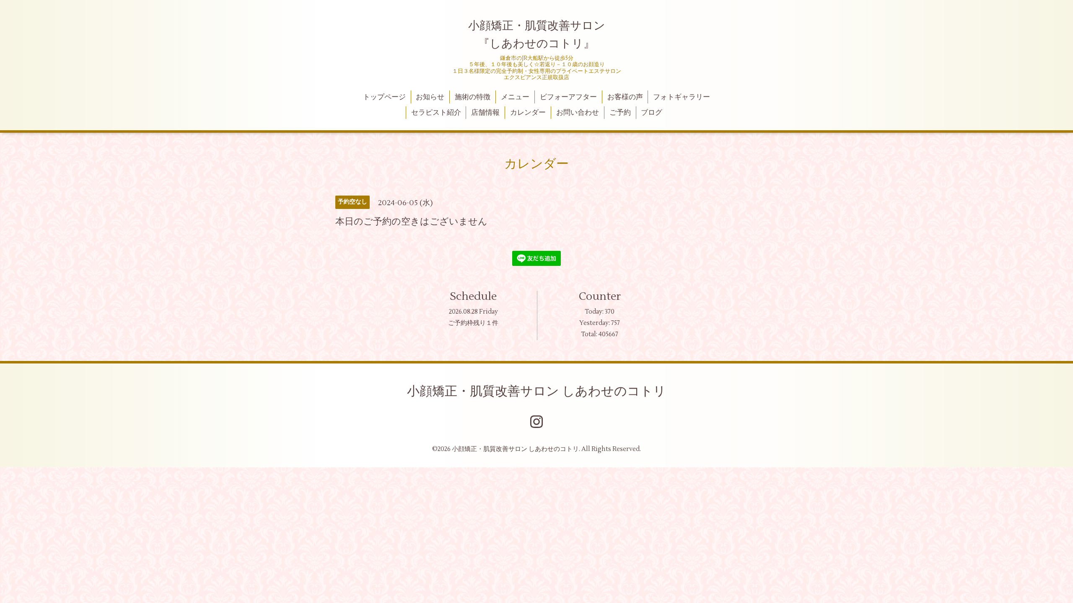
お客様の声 (625, 97)
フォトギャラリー (681, 97)
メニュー (515, 97)
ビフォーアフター (568, 97)
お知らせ (430, 97)
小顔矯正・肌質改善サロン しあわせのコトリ (536, 391)
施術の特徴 (472, 97)
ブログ (651, 112)
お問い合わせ (577, 112)
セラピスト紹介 (436, 112)
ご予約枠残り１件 (473, 323)
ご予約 (620, 112)
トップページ (384, 97)
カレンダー (528, 112)
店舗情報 (485, 112)
